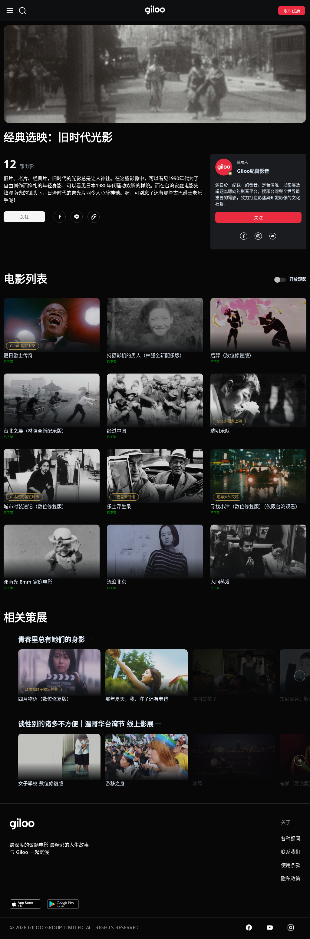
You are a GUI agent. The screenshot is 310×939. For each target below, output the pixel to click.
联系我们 (290, 851)
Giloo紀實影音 (253, 171)
